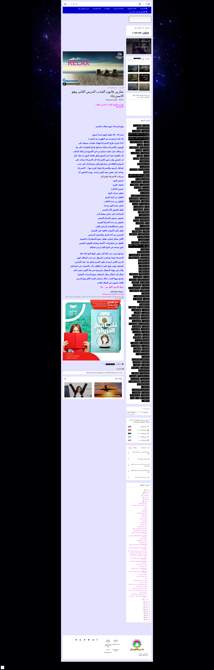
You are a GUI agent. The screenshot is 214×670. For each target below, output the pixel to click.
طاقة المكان (138, 326)
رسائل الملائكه (135, 290)
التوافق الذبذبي (145, 166)
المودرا (137, 220)
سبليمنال (147, 299)
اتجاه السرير (138, 125)
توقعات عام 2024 (145, 268)
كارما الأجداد (146, 387)
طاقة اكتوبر (146, 312)
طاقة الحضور (146, 315)
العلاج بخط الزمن (136, 201)
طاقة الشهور (138, 321)
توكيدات (147, 277)
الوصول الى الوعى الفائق (133, 67)
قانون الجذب (136, 378)
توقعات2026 (134, 274)
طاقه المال (138, 348)
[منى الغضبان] (140, 4)
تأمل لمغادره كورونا (144, 234)
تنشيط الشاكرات (143, 522)
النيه (148, 223)
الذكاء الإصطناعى (137, 182)
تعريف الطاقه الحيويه (142, 503)
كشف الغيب (146, 392)
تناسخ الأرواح (146, 255)
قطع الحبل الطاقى (135, 381)
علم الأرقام (146, 362)
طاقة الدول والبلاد (135, 318)
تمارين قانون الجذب (112, 87)
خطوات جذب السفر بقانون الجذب (111, 395)
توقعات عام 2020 (135, 257)
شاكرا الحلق (144, 516)
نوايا (138, 398)
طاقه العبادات (137, 345)
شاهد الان (130, 51)
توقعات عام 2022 (145, 263)
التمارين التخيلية (145, 161)
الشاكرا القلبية (144, 514)
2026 (147, 619)
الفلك (148, 206)
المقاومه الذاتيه (145, 220)
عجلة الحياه (146, 356)
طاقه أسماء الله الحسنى (143, 340)
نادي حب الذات (136, 395)
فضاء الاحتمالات (145, 373)
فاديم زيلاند (136, 367)
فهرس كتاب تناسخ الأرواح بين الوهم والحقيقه (113, 294)
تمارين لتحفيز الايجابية (134, 86)
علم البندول (137, 362)
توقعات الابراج (145, 257)
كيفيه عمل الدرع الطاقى (142, 526)
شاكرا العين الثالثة (143, 518)
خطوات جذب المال (143, 582)
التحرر (145, 578)
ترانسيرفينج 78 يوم (144, 237)
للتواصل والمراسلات (107, 641)
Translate (132, 414)
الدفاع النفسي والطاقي (143, 179)
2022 (147, 611)
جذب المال (136, 282)
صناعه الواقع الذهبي (144, 307)
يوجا (133, 398)
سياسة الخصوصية (108, 652)
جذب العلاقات (146, 282)
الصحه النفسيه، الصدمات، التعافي (141, 195)
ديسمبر (145, 599)
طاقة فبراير (146, 332)
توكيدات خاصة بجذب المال (141, 564)
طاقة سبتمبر (137, 329)
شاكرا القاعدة (144, 511)
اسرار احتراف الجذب (143, 542)
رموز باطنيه (146, 293)
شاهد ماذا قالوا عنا (115, 644)
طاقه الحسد (146, 345)
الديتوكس (147, 182)
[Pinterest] (76, 640)
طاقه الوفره (146, 351)
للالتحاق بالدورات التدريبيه (137, 12)
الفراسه (136, 204)
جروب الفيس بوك (83, 8)
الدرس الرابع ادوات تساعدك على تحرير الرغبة (137, 584)
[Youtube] (76, 4)
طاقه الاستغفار (145, 343)
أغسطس (145, 495)
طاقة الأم (138, 312)
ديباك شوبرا (146, 288)
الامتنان (141, 144)
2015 (147, 490)
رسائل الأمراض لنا (135, 288)
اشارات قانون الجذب (143, 566)
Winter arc (146, 400)
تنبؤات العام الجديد (135, 255)
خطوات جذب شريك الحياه (141, 586)
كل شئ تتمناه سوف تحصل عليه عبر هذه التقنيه (144, 75)
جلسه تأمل (146, 285)
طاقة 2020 (133, 307)
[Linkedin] (80, 640)
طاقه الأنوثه (135, 343)
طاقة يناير (139, 334)
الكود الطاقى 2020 (144, 212)
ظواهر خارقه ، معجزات (143, 354)
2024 (147, 615)
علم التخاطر (146, 365)
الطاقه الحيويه (135, 198)
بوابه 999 (147, 231)
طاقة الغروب (134, 323)
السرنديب (146, 187)
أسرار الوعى (137, 131)
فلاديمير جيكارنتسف (144, 376)
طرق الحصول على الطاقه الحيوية (140, 530)
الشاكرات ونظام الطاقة (142, 540)
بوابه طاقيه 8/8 (138, 231)
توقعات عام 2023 (145, 266)
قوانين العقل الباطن (144, 384)
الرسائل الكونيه (145, 184)
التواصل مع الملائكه (144, 164)
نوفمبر (145, 501)
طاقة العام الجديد (145, 323)
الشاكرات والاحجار (143, 538)
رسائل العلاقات (145, 290)
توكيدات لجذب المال (144, 279)
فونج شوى (134, 376)
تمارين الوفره (146, 249)
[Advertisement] (93, 37)
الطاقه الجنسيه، (145, 198)
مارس (145, 493)
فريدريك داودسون (145, 370)
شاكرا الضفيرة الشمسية (142, 513)
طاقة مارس (137, 332)
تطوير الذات (146, 242)
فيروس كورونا (145, 378)
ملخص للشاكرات (143, 524)
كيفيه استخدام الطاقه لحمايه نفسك (140, 528)
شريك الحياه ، (138, 299)
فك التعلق (136, 373)
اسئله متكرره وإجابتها (144, 128)
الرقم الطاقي (135, 184)
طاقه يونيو (137, 351)
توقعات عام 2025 (145, 271)
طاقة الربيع (146, 321)
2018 (147, 604)
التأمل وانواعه (137, 58)
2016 (147, 492)
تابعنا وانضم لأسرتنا (115, 641)
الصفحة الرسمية (118, 8)
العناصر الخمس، (145, 204)
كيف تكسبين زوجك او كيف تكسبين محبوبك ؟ (138, 590)
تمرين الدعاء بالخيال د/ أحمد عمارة (140, 588)
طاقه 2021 (138, 337)
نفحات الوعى (146, 398)
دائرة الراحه (138, 285)
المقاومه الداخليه (145, 215)
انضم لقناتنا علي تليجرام (115, 650)
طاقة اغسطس (137, 310)
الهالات (145, 507)
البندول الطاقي (135, 147)
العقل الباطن (146, 201)
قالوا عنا (107, 8)
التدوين (147, 155)
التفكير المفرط (145, 158)
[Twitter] (84, 640)
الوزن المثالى (141, 223)
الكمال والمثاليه (139, 209)
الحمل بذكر (134, 169)
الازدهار (147, 142)
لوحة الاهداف (146, 395)
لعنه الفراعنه (137, 392)
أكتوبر (145, 499)
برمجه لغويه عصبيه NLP (143, 228)
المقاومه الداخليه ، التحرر (143, 217)
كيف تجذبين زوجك (143, 592)
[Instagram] (73, 4)
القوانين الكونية (139, 206)
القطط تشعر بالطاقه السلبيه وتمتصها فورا (138, 552)
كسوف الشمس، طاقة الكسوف (141, 389)
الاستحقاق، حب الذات (137, 142)
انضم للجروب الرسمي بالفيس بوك (108, 645)
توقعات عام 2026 (145, 274)
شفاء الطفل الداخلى (144, 301)
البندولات (147, 150)
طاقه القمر (146, 348)
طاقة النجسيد (146, 329)
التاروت (140, 150)
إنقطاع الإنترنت (145, 226)
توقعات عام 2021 (145, 260)
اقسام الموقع (132, 8)
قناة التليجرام (97, 8)
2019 (147, 606)
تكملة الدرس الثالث (143, 574)
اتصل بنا (108, 649)
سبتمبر (145, 497)
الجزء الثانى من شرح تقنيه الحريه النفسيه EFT (137, 551)
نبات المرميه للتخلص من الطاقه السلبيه (139, 594)
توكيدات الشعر (138, 277)
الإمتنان (147, 144)
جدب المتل (134, 279)
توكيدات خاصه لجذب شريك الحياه (140, 580)
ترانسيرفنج (134, 234)
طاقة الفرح (146, 326)
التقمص (137, 158)
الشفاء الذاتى (146, 193)
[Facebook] (71, 4)
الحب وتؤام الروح (145, 169)
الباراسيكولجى (145, 147)
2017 (147, 602)
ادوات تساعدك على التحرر (141, 576)
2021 (147, 609)
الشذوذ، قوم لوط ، (144, 190)
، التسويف (146, 125)
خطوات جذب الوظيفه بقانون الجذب (81, 395)
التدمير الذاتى (136, 153)
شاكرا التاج (144, 520)
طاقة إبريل (146, 310)
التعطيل (141, 155)
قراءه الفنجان (146, 381)
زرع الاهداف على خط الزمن (142, 296)
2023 (147, 613)
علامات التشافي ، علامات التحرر (141, 359)
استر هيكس (146, 131)
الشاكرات (139, 187)
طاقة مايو (147, 334)
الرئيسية (143, 8)
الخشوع (147, 172)
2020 (147, 607)
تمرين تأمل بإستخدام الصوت (144, 67)
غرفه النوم (137, 365)
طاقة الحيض (137, 315)
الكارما (147, 209)
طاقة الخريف (146, 318)
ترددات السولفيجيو (144, 239)
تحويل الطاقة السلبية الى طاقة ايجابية (139, 505)
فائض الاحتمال (145, 367)
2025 (147, 617)
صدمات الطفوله (145, 304)
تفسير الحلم (136, 242)
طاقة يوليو (146, 337)
